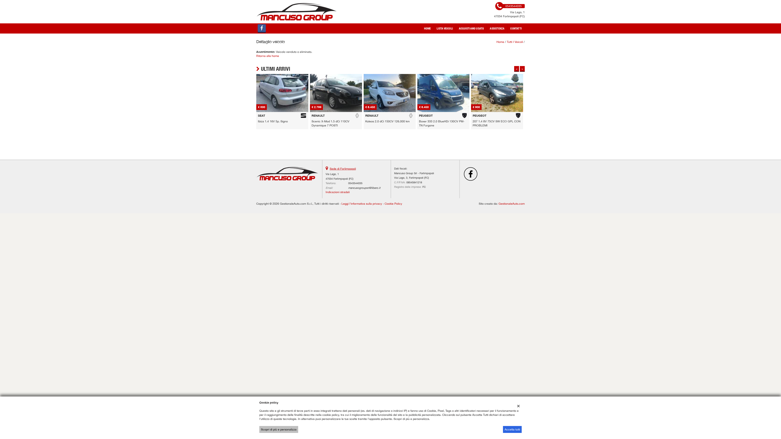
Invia (433, 248)
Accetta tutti (512, 429)
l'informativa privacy (434, 230)
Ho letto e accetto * (422, 230)
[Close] (475, 174)
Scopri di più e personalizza (279, 429)
